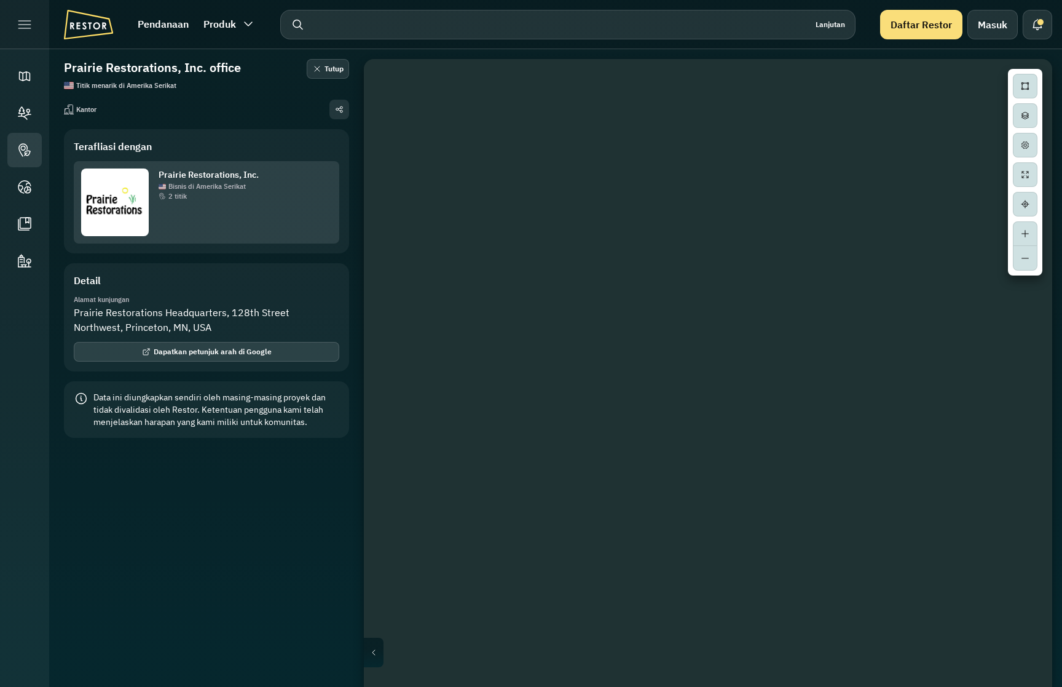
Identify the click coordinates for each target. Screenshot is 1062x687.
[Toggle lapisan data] (1025, 115)
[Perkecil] (1025, 258)
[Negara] (24, 187)
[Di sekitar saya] (1025, 204)
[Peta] (24, 76)
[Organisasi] (24, 261)
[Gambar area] (1025, 86)
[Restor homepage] (88, 24)
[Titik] (24, 150)
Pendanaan (163, 24)
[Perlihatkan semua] (1025, 174)
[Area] (24, 113)
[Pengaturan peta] (1025, 145)
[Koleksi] (24, 224)
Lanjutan (830, 24)
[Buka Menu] (24, 24)
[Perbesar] (1025, 233)
